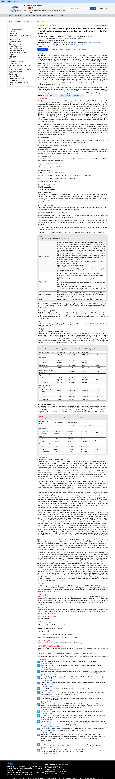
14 (74, 520)
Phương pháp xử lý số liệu (18, 52)
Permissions (82, 49)
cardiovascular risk (65, 95)
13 (76, 478)
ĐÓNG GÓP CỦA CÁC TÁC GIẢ (19, 82)
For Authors (51, 16)
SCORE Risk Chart (78, 95)
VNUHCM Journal (6, 1)
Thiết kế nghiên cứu (16, 47)
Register (100, 9)
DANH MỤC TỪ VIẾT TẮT (17, 78)
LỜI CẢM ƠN (14, 77)
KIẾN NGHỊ (13, 75)
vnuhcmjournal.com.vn (57, 773)
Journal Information (38, 16)
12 (42, 471)
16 (78, 575)
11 (82, 467)
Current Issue (18, 16)
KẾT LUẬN (13, 73)
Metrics (60, 49)
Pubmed (45, 669)
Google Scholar (47, 663)
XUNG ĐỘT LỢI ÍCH (16, 80)
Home (10, 16)
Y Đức (12, 54)
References (13, 84)
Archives (27, 16)
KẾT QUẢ (13, 56)
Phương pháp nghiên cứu (18, 45)
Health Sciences (33, 8)
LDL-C (55, 95)
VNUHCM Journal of (33, 5)
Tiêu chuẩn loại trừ (15, 43)
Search (93, 8)
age (46, 95)
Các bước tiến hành (16, 48)
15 (78, 520)
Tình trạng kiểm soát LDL (17, 62)
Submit (62, 16)
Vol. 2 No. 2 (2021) (28, 21)
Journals (15, 1)
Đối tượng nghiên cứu (16, 39)
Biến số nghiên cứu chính (17, 50)
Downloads (42, 49)
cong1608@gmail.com (94, 42)
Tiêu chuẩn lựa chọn (16, 41)
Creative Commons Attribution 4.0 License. (90, 778)
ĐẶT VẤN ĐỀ (13, 33)
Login (105, 9)
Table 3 (102, 412)
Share (53, 49)
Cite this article (70, 49)
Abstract (12, 32)
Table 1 (68, 498)
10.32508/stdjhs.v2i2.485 (77, 45)
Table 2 (73, 342)
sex (51, 95)
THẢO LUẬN (13, 63)
